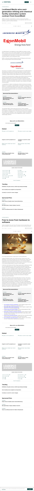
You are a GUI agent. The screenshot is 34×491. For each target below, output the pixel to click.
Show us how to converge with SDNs (10, 315)
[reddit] (18, 26)
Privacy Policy (4, 489)
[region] (17, 489)
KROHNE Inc (4, 174)
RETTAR (19, 170)
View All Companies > (17, 180)
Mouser (3, 178)
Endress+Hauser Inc (5, 171)
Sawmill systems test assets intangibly (11, 309)
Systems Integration (5, 6)
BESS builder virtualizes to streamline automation (12, 311)
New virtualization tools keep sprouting (11, 317)
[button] (2, 2)
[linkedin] (15, 26)
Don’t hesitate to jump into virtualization (11, 304)
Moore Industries (5, 376)
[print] (31, 26)
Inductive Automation (5, 374)
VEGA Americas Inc (21, 174)
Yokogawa (19, 378)
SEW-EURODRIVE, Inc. (21, 171)
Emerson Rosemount (5, 170)
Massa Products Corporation (6, 175)
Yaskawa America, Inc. (21, 175)
